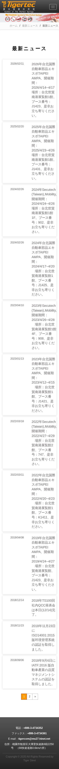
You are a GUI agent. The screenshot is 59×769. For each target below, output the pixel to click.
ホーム (14, 25)
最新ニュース (30, 25)
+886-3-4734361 (37, 733)
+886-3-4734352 (33, 728)
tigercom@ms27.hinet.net (34, 738)
